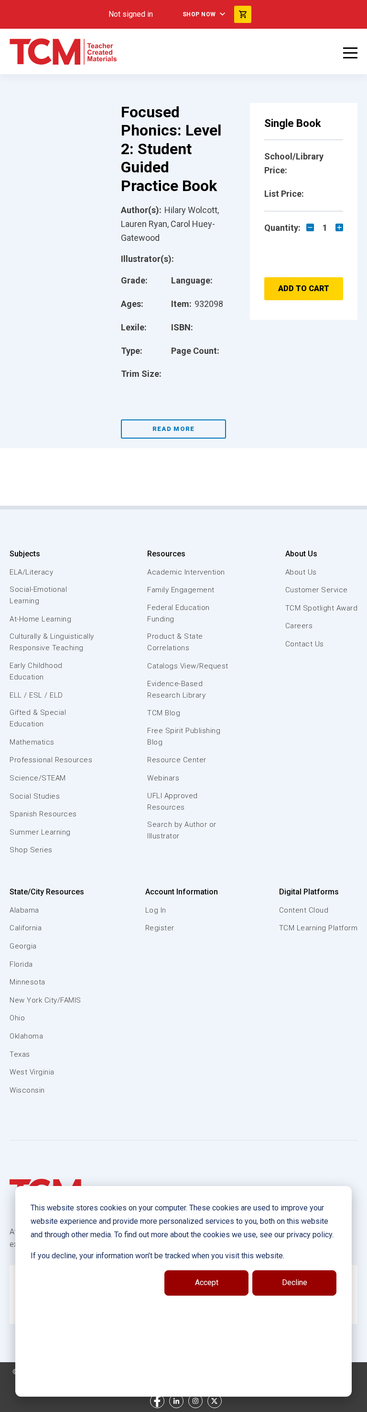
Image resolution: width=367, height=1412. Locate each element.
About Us (301, 553)
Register (159, 928)
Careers (299, 625)
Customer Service (316, 590)
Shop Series (31, 850)
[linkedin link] (176, 1401)
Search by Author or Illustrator (181, 830)
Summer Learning (40, 832)
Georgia (23, 946)
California (26, 928)
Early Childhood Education (36, 671)
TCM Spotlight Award (321, 608)
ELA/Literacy (31, 572)
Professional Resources (51, 760)
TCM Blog (163, 713)
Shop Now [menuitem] (199, 14)
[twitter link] (214, 1401)
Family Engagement (181, 590)
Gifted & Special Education (38, 718)
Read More (173, 428)
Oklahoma (26, 1036)
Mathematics (32, 742)
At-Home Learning (40, 619)
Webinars (163, 778)
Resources (166, 553)
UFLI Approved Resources (172, 801)
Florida (21, 964)
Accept (206, 1282)
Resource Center (176, 760)
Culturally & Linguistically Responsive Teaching (52, 642)
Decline (294, 1282)
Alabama (24, 910)
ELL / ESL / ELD (36, 695)
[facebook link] (157, 1401)
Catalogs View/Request (187, 666)
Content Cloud (304, 910)
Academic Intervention (186, 572)
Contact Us (304, 644)
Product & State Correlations (175, 642)
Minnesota (27, 982)
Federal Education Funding (178, 613)
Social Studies (35, 796)
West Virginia (32, 1072)
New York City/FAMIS (45, 1000)
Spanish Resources (43, 814)
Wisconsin (27, 1090)
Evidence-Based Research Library (176, 689)
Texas (20, 1054)
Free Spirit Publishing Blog (183, 736)
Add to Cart (303, 288)
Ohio (17, 1018)
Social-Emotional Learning (38, 595)
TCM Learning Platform (318, 928)
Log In (155, 910)
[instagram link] (195, 1401)
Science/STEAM (38, 778)
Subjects (25, 553)
